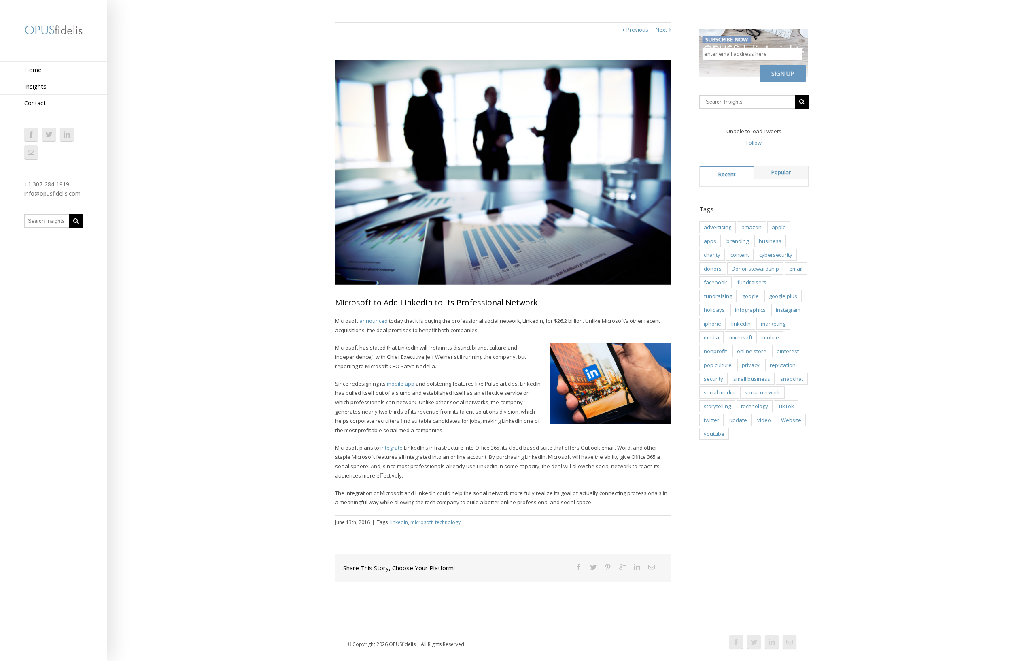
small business (751, 378)
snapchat (791, 378)
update (738, 420)
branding (737, 241)
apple (779, 227)
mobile (770, 337)
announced (373, 320)
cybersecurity (775, 254)
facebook (715, 282)
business (770, 241)
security (713, 378)
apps (710, 241)
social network (762, 392)
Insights (35, 86)
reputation (783, 365)
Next (661, 29)
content (739, 254)
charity (712, 254)
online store (751, 351)
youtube (714, 433)
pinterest (788, 351)
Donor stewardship (755, 268)
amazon (751, 227)
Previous (637, 29)
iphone (712, 323)
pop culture (718, 365)
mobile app (400, 383)
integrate (391, 447)
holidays (714, 309)
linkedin (399, 522)
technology (448, 522)
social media (719, 392)
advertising (717, 227)
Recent (726, 174)
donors (713, 268)
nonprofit (715, 351)
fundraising (718, 296)
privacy (751, 365)
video (764, 420)
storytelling (717, 406)
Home (33, 70)
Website (791, 420)
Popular (781, 172)
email (795, 268)
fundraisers (751, 282)
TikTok (786, 406)
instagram (788, 309)
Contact (35, 103)
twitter (711, 420)
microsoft (421, 522)
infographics (750, 309)
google (750, 296)
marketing (773, 323)
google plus (783, 296)
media (711, 337)
